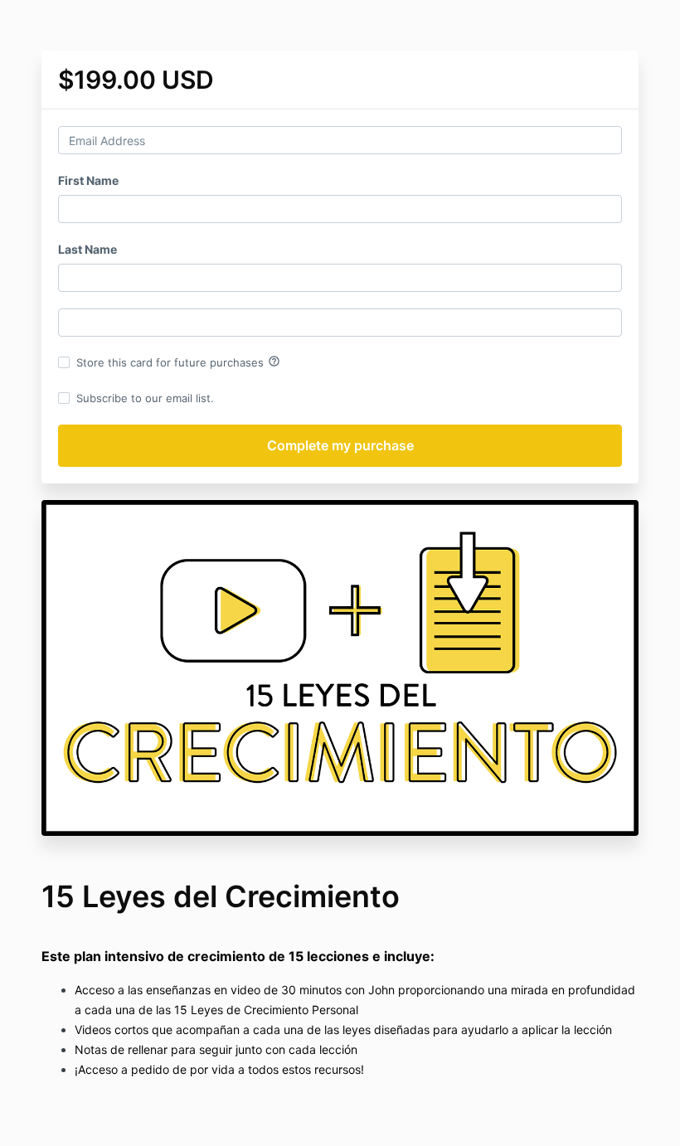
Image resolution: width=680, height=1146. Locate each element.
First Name (88, 180)
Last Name (87, 249)
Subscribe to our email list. (145, 398)
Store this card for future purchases (178, 361)
